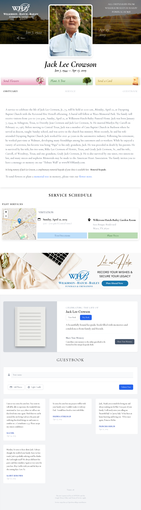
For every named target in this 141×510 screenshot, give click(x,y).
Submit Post (126, 387)
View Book (72, 317)
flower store (85, 176)
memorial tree (41, 176)
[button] (19, 221)
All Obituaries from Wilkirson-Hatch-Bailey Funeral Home (121, 8)
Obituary (10, 91)
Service (70, 91)
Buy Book (85, 317)
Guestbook (130, 91)
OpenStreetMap (73, 502)
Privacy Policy (64, 498)
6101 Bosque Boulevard (104, 224)
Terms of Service (77, 498)
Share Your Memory (124, 341)
